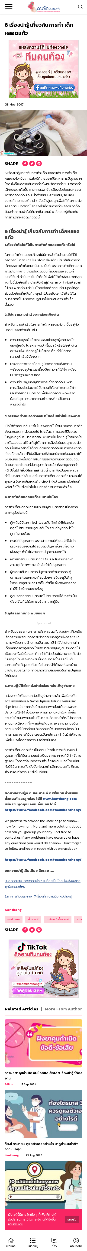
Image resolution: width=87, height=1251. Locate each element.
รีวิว (54, 1246)
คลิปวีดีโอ (76, 1246)
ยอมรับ (72, 1219)
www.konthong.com (60, 798)
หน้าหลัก (11, 1246)
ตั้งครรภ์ (33, 919)
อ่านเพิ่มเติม (15, 1224)
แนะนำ (80, 919)
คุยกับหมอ (13, 919)
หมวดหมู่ (33, 1246)
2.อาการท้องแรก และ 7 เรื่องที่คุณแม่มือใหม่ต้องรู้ (38, 896)
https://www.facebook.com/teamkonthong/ (43, 809)
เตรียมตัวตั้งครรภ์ (58, 919)
